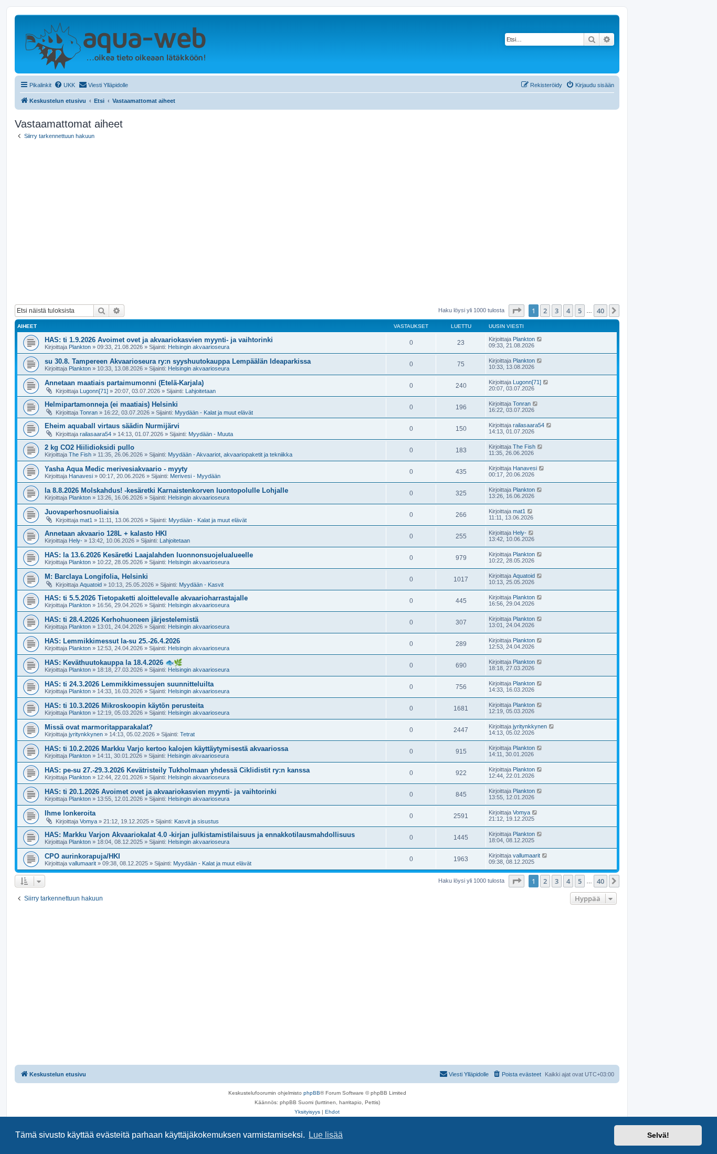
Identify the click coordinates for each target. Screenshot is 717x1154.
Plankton (80, 347)
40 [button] (600, 310)
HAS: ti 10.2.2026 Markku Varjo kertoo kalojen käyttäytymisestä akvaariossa (166, 749)
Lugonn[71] (94, 391)
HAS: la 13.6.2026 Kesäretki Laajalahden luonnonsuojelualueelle (149, 555)
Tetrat (187, 734)
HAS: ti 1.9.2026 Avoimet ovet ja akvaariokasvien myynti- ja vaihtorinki (159, 340)
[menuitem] (64, 85)
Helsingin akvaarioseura (198, 347)
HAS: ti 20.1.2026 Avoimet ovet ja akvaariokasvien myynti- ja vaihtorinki (161, 792)
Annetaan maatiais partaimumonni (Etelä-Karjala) (124, 383)
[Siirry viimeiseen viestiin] (539, 339)
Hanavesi (81, 476)
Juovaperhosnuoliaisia (82, 512)
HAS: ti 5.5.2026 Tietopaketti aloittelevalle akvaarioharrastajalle (146, 598)
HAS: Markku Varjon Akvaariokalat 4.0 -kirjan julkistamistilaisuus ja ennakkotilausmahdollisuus (200, 835)
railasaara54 (95, 434)
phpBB (311, 1093)
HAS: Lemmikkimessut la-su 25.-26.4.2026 (112, 641)
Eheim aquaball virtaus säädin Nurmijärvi (112, 426)
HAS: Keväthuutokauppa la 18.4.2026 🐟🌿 (113, 662)
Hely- (75, 540)
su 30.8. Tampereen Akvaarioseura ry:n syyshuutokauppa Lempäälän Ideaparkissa (178, 361)
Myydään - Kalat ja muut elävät (214, 412)
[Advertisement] (317, 222)
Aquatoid (91, 584)
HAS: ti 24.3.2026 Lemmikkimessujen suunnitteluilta (129, 684)
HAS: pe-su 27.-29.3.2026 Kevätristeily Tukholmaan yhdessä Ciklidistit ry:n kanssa (177, 770)
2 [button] (545, 310)
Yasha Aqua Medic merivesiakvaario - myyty (116, 469)
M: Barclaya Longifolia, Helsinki (96, 576)
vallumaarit (82, 863)
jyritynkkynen (86, 734)
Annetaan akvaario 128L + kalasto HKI (106, 533)
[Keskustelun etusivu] (115, 44)
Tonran (89, 412)
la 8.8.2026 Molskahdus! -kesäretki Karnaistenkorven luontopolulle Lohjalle (166, 490)
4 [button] (568, 310)
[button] (516, 310)
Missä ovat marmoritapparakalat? (99, 727)
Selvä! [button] (658, 1135)
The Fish (80, 454)
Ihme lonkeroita (70, 813)
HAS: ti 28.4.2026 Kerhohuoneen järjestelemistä (121, 619)
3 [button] (556, 310)
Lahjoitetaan (200, 391)
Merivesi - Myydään (195, 476)
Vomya (88, 821)
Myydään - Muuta (210, 434)
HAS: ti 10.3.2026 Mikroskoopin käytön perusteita (124, 706)
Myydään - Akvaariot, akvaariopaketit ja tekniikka (230, 454)
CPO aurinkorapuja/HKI (82, 856)
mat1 (86, 520)
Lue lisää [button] (326, 1134)
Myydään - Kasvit (201, 584)
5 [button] (580, 310)
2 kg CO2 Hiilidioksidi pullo (89, 447)
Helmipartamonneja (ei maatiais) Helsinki (111, 404)
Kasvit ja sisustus (196, 821)
